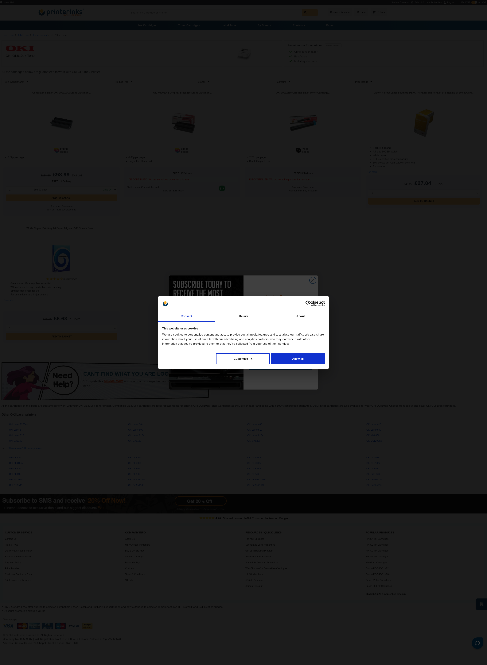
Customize (241, 358)
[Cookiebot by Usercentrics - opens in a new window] (308, 303)
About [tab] (300, 316)
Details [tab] (243, 316)
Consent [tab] (186, 316)
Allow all (298, 358)
